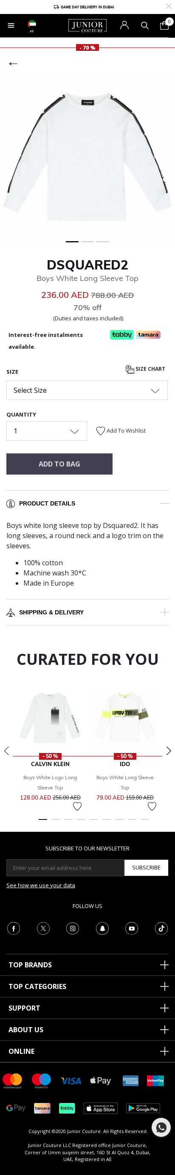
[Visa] (71, 1080)
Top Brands (30, 964)
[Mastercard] (13, 1080)
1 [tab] (43, 823)
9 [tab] (145, 823)
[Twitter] (43, 927)
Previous (6, 750)
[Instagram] (72, 927)
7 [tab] (119, 823)
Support (24, 1008)
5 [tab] (94, 823)
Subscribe (146, 867)
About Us (25, 1029)
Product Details (47, 503)
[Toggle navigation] (11, 25)
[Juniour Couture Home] (87, 25)
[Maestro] (41, 1080)
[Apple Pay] (100, 1080)
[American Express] (131, 1080)
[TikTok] (161, 927)
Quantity (21, 414)
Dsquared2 (87, 265)
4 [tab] (81, 823)
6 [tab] (106, 823)
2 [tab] (55, 823)
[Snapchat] (102, 927)
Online (21, 1051)
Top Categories (37, 986)
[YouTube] (131, 927)
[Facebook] (13, 927)
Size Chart (149, 369)
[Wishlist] (77, 806)
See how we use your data (40, 885)
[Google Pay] (15, 1108)
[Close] (169, 5)
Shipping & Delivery (51, 612)
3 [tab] (68, 823)
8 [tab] (132, 823)
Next (168, 750)
